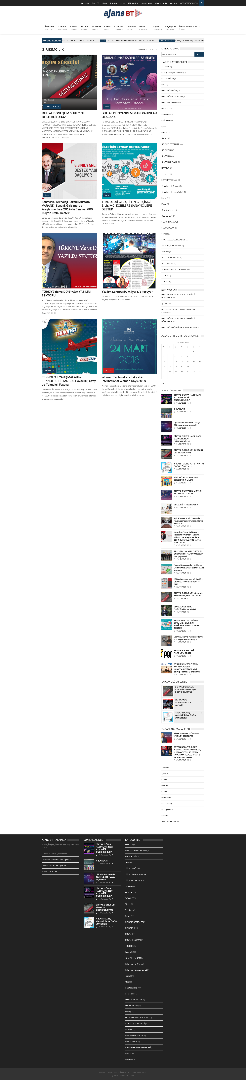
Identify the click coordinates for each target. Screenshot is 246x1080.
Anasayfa (85, 3)
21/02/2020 (181, 444)
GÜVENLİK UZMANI (169, 162)
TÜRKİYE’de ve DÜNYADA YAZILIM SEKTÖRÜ (186, 734)
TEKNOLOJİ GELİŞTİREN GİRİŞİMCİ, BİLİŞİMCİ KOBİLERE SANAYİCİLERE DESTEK (127, 205)
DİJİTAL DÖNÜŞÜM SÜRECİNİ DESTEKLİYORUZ (63, 40)
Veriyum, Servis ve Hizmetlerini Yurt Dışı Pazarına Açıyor (188, 638)
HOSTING (165, 168)
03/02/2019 (181, 507)
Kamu (107, 27)
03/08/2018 (181, 760)
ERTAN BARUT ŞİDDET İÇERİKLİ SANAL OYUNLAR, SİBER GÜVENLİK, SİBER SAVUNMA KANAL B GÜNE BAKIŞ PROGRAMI (187, 752)
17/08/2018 (181, 642)
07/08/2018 (181, 674)
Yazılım (84, 27)
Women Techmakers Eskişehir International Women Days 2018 (124, 379)
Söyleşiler (170, 27)
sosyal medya (146, 3)
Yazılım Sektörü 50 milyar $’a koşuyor (127, 292)
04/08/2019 (181, 469)
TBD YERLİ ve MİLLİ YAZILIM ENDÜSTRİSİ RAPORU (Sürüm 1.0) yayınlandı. (188, 554)
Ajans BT (95, 3)
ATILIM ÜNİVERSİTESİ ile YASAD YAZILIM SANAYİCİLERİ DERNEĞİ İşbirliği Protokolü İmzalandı (187, 668)
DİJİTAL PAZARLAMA (169, 102)
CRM (163, 84)
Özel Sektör (166, 215)
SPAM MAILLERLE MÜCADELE (173, 239)
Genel (164, 138)
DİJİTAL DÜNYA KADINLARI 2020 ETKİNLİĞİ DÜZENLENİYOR (187, 439)
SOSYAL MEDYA (167, 227)
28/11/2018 (181, 573)
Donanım (165, 108)
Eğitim (93, 41)
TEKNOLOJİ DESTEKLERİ (156, 41)
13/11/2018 (181, 598)
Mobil (143, 27)
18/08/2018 (181, 630)
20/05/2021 (181, 411)
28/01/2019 (181, 526)
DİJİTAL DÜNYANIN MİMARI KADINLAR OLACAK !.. (121, 40)
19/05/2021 (181, 427)
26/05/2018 (181, 738)
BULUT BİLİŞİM (167, 78)
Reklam (113, 3)
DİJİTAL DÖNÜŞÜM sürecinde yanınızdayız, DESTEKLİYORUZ (189, 594)
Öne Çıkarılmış (167, 209)
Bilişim (157, 27)
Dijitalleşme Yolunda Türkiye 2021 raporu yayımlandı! (187, 423)
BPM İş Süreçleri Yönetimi (172, 72)
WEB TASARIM (167, 263)
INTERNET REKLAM (169, 179)
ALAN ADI (165, 66)
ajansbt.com (52, 871)
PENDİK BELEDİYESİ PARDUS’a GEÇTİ (184, 651)
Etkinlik (62, 27)
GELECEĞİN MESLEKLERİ (186, 504)
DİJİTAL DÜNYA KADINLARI (172, 96)
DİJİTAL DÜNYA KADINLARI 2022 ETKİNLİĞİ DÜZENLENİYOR (187, 397)
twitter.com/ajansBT (57, 865)
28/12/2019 (181, 455)
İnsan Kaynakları (188, 27)
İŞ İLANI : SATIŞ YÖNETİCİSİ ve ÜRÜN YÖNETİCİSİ (189, 465)
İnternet (50, 27)
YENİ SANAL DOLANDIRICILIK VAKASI (183, 702)
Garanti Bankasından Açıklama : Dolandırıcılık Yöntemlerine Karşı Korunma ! (189, 568)
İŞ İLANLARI (166, 303)
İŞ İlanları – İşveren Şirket (172, 191)
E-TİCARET (165, 120)
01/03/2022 (181, 402)
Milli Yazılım (133, 3)
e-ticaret (173, 3)
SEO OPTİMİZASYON (170, 221)
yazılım (122, 3)
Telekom (131, 27)
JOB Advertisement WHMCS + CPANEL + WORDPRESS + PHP (188, 581)
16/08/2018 (181, 655)
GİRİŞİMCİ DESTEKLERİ (170, 144)
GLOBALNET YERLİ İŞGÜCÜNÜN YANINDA (185, 607)
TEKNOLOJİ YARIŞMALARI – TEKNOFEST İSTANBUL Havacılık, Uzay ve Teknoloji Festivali (69, 381)
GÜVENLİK (165, 156)
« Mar (163, 383)
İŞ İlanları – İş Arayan (170, 185)
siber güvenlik (161, 3)
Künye (104, 3)
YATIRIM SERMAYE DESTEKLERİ (174, 269)
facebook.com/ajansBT (61, 859)
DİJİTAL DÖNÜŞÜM (169, 90)
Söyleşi (164, 233)
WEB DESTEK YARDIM (189, 3)
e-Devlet (118, 27)
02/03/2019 (181, 496)
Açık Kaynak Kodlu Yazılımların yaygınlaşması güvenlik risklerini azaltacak (188, 521)
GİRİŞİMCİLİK (166, 150)
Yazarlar (96, 27)
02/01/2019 (181, 545)
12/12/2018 (181, 559)
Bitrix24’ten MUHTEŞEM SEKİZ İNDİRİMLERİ (186, 478)
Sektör (73, 27)
